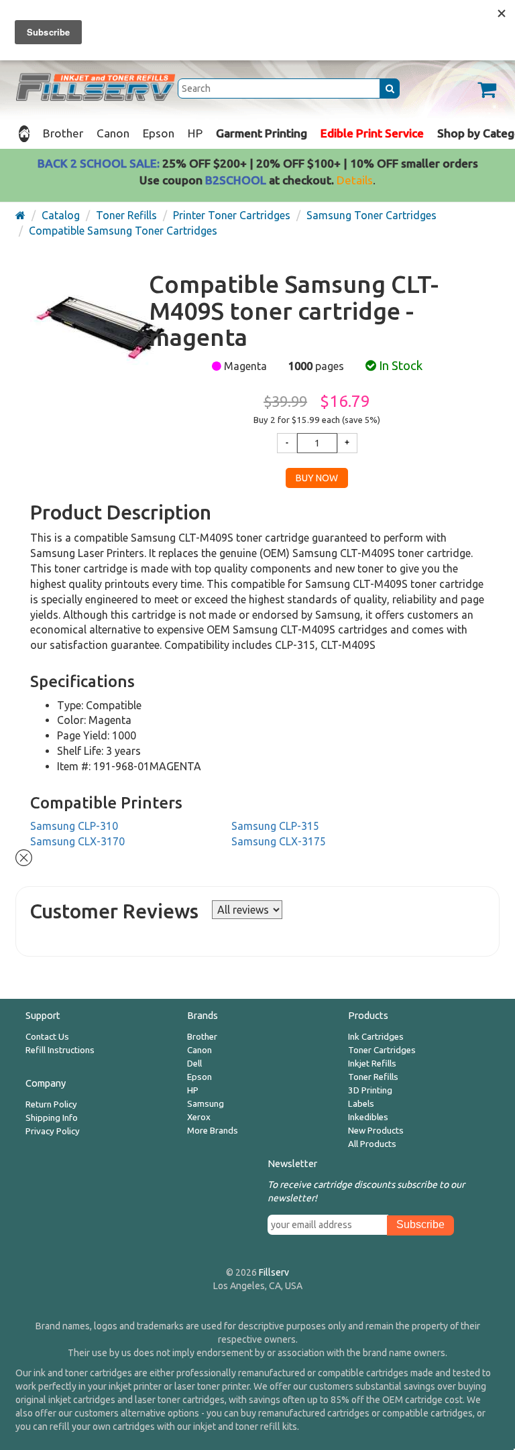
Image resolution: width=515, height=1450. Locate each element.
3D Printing (370, 1090)
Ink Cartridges (376, 1037)
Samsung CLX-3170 (77, 841)
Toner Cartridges (382, 1050)
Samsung (205, 1104)
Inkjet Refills (372, 1064)
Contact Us (47, 1037)
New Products (376, 1131)
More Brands (212, 1131)
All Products (372, 1144)
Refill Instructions (60, 1050)
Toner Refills (373, 1077)
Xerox (199, 1117)
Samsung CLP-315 (275, 826)
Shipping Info (51, 1118)
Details (355, 180)
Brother (63, 133)
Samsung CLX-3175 (278, 841)
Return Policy (51, 1104)
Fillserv (274, 1272)
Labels (361, 1104)
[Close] (23, 857)
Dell (194, 1064)
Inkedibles (368, 1117)
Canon (113, 133)
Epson (158, 133)
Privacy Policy (52, 1131)
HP (195, 133)
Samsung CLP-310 (74, 826)
